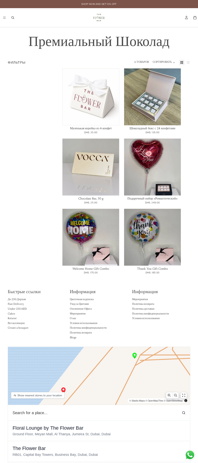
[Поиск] (13, 17)
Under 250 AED (17, 309)
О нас (73, 318)
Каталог (12, 318)
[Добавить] (113, 259)
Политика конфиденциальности (88, 328)
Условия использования (83, 323)
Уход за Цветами (79, 304)
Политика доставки (143, 309)
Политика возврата (81, 333)
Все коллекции (16, 323)
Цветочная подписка (82, 299)
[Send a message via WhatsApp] (190, 455)
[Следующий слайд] (113, 97)
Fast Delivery (16, 304)
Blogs (73, 337)
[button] (164, 62)
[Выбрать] (113, 119)
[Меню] (4, 17)
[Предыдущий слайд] (68, 97)
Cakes (11, 313)
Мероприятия (77, 313)
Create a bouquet (18, 328)
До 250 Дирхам (17, 299)
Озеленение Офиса (81, 309)
